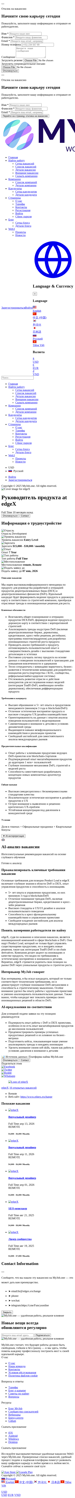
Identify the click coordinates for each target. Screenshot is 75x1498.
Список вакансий (25, 166)
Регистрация (22, 210)
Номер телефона (11, 44)
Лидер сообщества (20, 1239)
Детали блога (23, 225)
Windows (13, 1438)
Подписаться (43, 1335)
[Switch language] (53, 278)
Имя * (5, 33)
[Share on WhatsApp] (8, 1075)
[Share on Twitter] (6, 1069)
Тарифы (20, 204)
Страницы (14, 197)
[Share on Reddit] (6, 1072)
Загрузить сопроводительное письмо (23, 63)
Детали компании (25, 185)
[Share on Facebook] (8, 1066)
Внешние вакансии (26, 172)
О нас (18, 200)
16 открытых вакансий (23, 1087)
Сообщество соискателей (23, 1411)
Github (12, 1420)
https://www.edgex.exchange (36, 1096)
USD (4, 1491)
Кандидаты (15, 188)
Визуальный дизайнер (22, 1116)
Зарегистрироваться (13, 307)
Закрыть (7, 1312)
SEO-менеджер (17, 1208)
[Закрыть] (2, 1271)
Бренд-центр (15, 1417)
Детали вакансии (25, 169)
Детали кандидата (26, 194)
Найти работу (16, 160)
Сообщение (8, 57)
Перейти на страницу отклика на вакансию (25, 116)
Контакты (21, 207)
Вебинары (14, 1414)
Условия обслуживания (22, 1372)
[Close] (2, 3)
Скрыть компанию (26, 176)
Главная (13, 157)
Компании (14, 179)
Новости (20, 235)
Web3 (11, 228)
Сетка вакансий (24, 163)
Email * (5, 40)
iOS (10, 1432)
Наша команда (16, 1366)
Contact (25, 515)
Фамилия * (7, 37)
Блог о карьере (17, 1390)
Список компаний (26, 182)
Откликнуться (10, 71)
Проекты (20, 232)
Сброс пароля (23, 216)
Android (13, 1435)
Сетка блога (22, 222)
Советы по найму (18, 1393)
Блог (11, 219)
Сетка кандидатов (26, 191)
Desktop (13, 1442)
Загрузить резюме (11, 60)
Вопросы (13, 1396)
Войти (19, 213)
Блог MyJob (15, 1408)
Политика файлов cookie (23, 1375)
